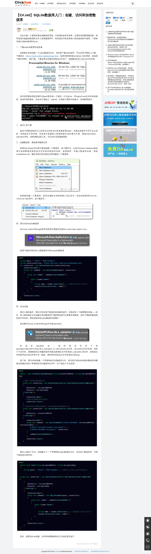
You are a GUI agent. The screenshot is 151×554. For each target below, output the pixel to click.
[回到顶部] (147, 547)
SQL (123, 18)
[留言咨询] (147, 533)
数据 (123, 20)
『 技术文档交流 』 (46, 24)
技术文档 (91, 3)
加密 (109, 18)
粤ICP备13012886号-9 (81, 551)
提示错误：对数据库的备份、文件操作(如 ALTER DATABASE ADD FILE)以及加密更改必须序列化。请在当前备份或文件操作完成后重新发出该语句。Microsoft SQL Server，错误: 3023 (121, 80)
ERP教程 (50, 3)
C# (109, 20)
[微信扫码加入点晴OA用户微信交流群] (147, 527)
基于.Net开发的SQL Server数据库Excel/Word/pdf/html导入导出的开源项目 (121, 89)
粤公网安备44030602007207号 (100, 551)
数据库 (117, 18)
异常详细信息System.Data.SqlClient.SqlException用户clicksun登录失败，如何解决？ (121, 62)
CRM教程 (82, 3)
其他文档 (100, 3)
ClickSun (57, 551)
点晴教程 (25, 24)
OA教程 (42, 3)
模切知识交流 (61, 3)
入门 (130, 20)
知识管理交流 (35, 24)
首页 (36, 3)
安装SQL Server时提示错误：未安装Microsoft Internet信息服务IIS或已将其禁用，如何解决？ (121, 70)
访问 (116, 20)
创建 (130, 18)
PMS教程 (72, 3)
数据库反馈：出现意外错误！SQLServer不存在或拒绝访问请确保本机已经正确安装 (121, 39)
